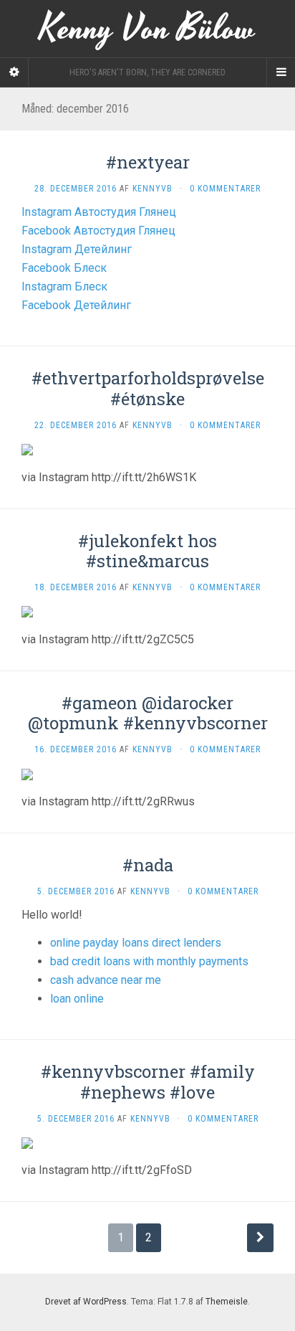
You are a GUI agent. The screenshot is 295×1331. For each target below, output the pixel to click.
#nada (147, 864)
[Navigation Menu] (280, 72)
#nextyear (148, 162)
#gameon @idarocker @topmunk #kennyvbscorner (148, 713)
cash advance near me (105, 980)
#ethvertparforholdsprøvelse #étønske (148, 388)
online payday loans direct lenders (135, 942)
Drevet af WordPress (86, 1302)
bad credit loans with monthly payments (149, 961)
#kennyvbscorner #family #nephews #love (148, 1082)
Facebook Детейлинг (76, 305)
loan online (77, 998)
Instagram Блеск (64, 286)
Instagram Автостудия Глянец (98, 212)
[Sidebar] (14, 72)
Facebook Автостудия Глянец (98, 230)
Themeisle (226, 1302)
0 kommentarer (225, 189)
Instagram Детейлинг (76, 249)
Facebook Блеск (64, 268)
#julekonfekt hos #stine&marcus (147, 551)
